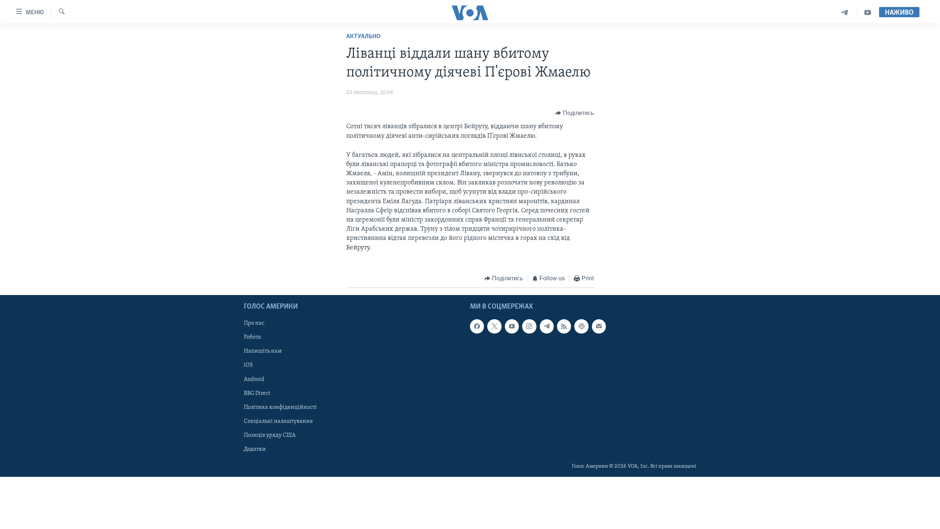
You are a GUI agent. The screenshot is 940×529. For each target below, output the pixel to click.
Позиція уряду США (270, 435)
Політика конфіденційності (280, 407)
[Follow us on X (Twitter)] (494, 327)
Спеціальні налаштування (278, 421)
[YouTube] (867, 12)
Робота (252, 338)
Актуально (363, 36)
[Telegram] (844, 12)
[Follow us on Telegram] (547, 327)
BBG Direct (257, 393)
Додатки (255, 449)
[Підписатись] (599, 327)
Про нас (254, 324)
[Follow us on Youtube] (512, 327)
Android (254, 379)
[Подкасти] (581, 327)
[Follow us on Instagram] (529, 327)
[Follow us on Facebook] (477, 327)
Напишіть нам (263, 352)
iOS (248, 365)
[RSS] (564, 327)
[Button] (574, 113)
